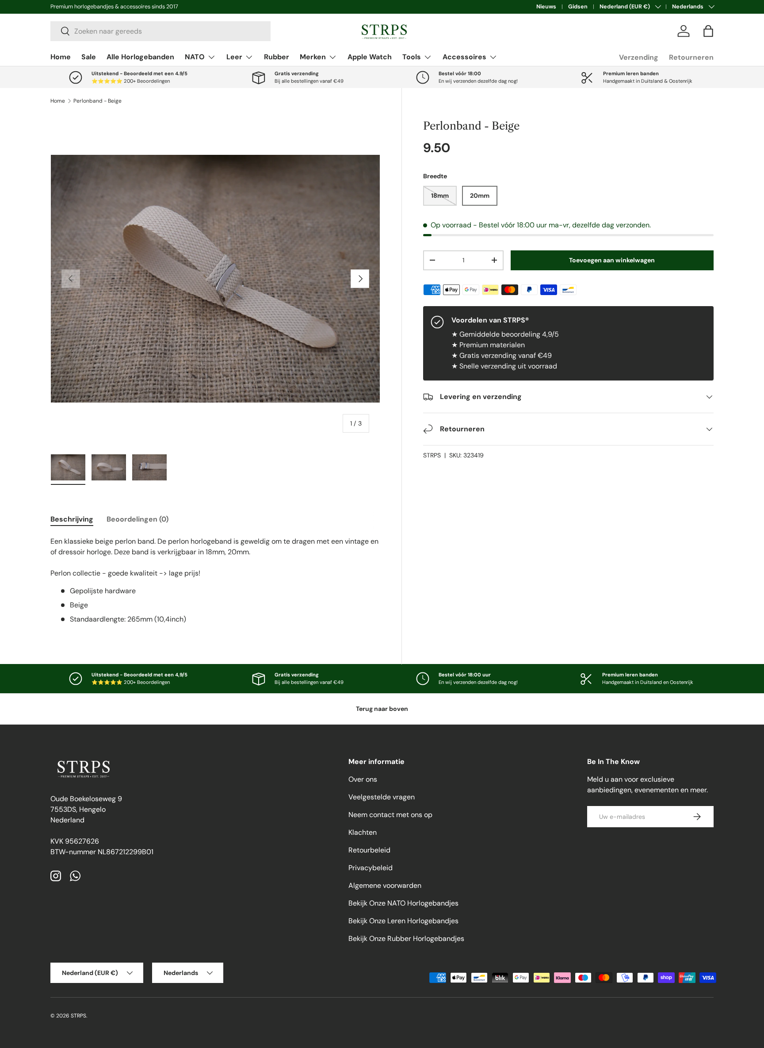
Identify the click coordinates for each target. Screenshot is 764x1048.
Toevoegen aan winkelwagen (612, 260)
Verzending (638, 57)
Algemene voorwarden (384, 885)
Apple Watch (370, 56)
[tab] (71, 519)
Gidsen (578, 6)
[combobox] (160, 31)
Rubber (276, 56)
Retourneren (691, 57)
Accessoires (464, 56)
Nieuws (546, 6)
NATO (195, 56)
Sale (88, 56)
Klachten (362, 832)
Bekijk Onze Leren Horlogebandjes (403, 920)
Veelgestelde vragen (381, 797)
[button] (708, 31)
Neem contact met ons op (390, 814)
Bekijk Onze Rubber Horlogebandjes (406, 938)
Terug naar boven (382, 709)
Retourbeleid (369, 850)
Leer (234, 56)
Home (60, 56)
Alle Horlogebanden (140, 56)
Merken (313, 56)
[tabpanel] (215, 580)
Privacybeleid (370, 867)
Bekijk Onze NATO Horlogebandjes (403, 903)
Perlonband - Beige (97, 100)
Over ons (362, 779)
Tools (411, 56)
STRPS (432, 455)
